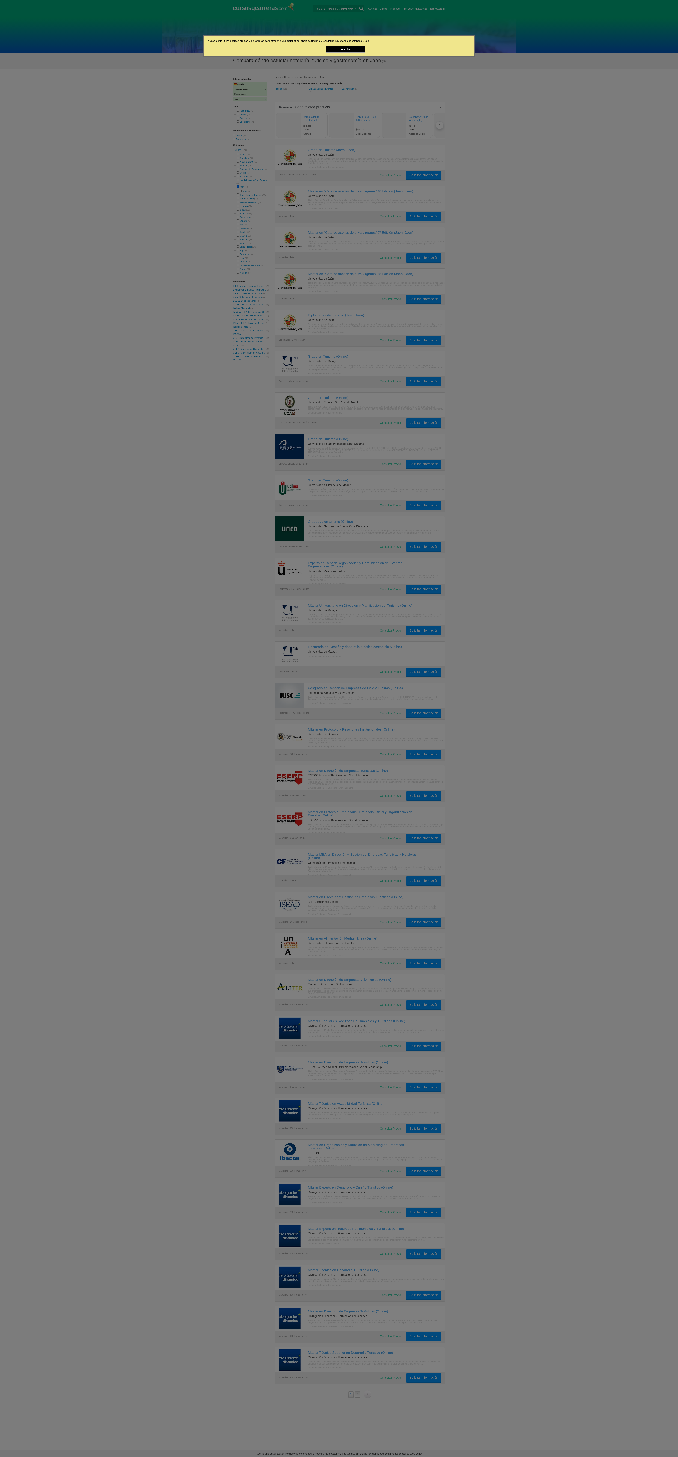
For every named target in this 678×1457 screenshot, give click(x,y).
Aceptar (345, 49)
